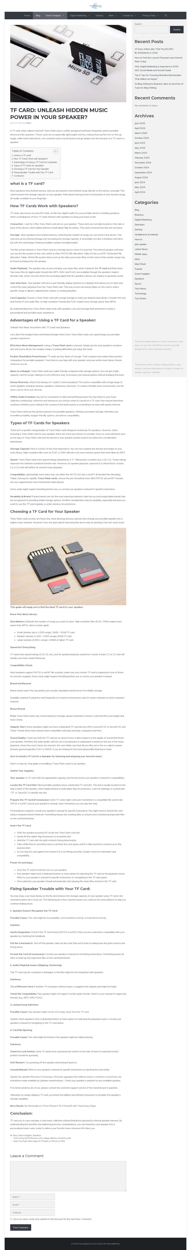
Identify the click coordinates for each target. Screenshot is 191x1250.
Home (27, 15)
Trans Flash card (61, 345)
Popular (138, 268)
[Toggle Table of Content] (54, 151)
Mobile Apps (141, 254)
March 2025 (141, 152)
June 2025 (140, 142)
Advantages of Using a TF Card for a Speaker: (35, 162)
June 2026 (140, 123)
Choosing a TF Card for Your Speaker (31, 169)
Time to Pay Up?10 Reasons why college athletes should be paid (42, 1138)
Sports (138, 283)
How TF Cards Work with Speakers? (31, 158)
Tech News (140, 288)
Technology (140, 293)
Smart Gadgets (53, 15)
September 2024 (143, 172)
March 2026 (141, 133)
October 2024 (142, 167)
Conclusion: (19, 175)
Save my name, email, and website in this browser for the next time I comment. (52, 1219)
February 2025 (142, 157)
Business (139, 214)
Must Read (140, 264)
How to (138, 239)
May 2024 (140, 187)
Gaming (99, 15)
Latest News (141, 249)
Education (140, 224)
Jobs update (141, 244)
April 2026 (140, 128)
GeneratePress (113, 1244)
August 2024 (141, 177)
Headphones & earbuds (146, 234)
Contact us (128, 15)
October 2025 (142, 138)
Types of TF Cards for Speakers (29, 165)
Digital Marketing (78, 15)
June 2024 (140, 182)
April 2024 (140, 192)
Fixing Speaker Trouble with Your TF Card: (33, 172)
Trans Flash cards (47, 478)
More (111, 15)
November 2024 (143, 162)
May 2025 (140, 147)
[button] (166, 15)
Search (138, 24)
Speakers (37, 1135)
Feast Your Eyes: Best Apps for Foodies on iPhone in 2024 (39, 1141)
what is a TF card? (22, 155)
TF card (103, 268)
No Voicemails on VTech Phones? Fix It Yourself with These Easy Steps (60, 1105)
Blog (38, 15)
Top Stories (140, 298)
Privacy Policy (149, 15)
